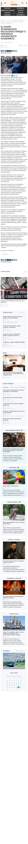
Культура (7, 12)
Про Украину (5, 254)
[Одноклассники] (4, 51)
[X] (8, 51)
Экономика (20, 8)
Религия (20, 12)
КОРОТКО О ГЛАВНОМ (18, 20)
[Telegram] (16, 51)
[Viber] (12, 51)
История (20, 10)
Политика (7, 8)
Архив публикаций (20, 651)
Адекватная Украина (7, 10)
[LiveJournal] (10, 51)
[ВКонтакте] (2, 51)
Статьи (8, 20)
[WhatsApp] (14, 51)
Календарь (7, 14)
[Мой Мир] (6, 51)
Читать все (22, 312)
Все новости (21, 14)
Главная (2, 20)
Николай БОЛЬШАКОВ (6, 42)
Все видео (22, 353)
